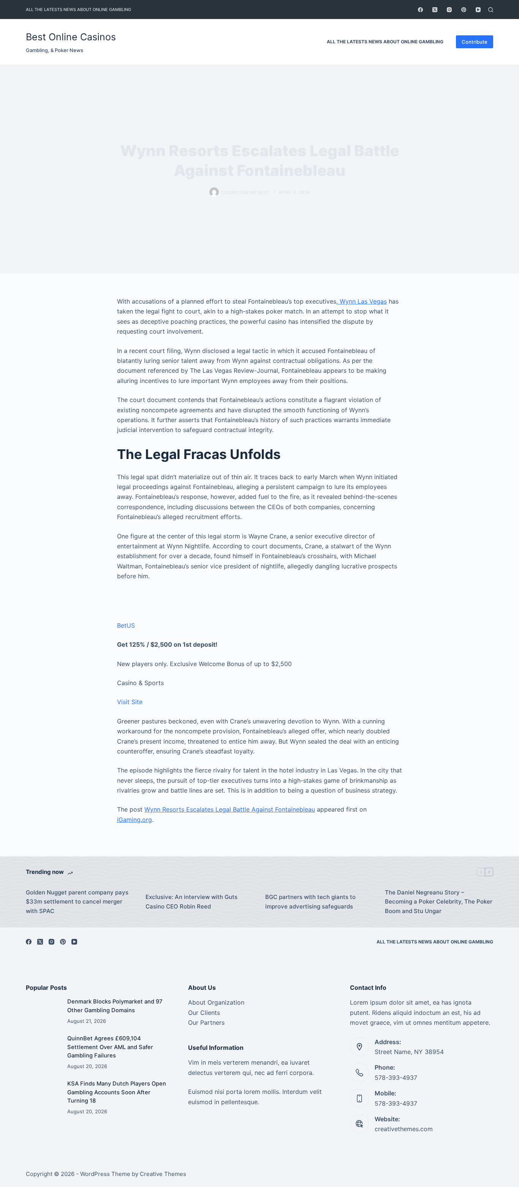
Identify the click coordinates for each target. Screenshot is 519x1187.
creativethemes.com (404, 1129)
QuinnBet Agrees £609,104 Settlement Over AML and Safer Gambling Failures (110, 1047)
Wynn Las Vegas (362, 301)
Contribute (474, 42)
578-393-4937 (396, 1077)
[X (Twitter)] (434, 9)
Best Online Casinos (71, 37)
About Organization (216, 1002)
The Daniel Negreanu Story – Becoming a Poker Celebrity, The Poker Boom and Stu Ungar (438, 902)
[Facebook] (420, 9)
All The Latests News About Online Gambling (78, 9)
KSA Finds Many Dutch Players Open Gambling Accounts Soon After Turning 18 (116, 1092)
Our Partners (206, 1022)
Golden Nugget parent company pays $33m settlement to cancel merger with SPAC (77, 902)
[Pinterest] (463, 9)
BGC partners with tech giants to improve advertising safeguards (310, 901)
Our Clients (204, 1012)
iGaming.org (134, 819)
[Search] (490, 9)
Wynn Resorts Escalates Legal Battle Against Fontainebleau (229, 809)
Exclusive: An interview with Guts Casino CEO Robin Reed (191, 901)
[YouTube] (478, 9)
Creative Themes (163, 1174)
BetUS (126, 625)
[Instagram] (449, 9)
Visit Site (129, 702)
